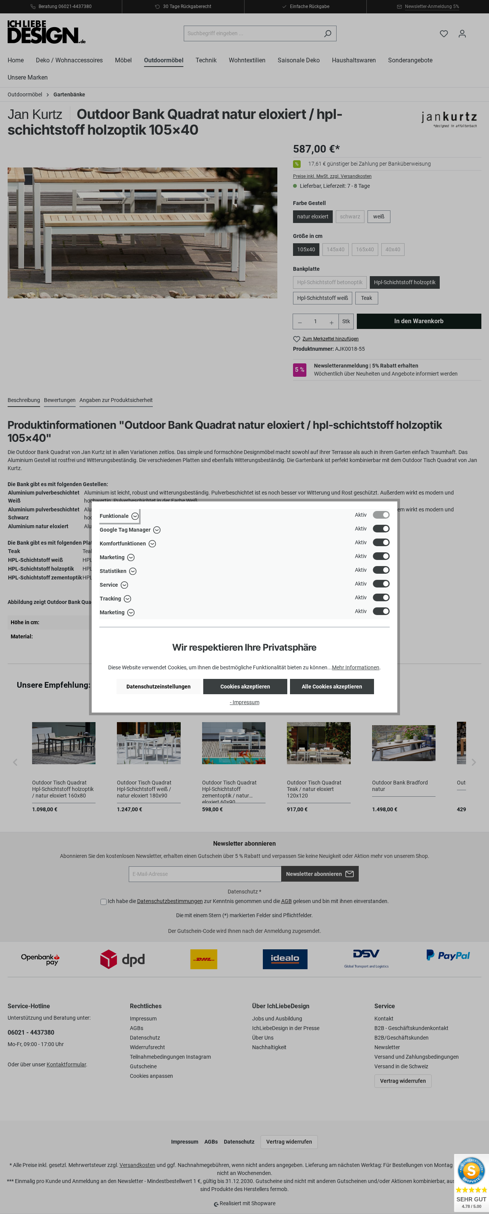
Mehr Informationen (355, 667)
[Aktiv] (381, 515)
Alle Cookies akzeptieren (332, 686)
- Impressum (244, 702)
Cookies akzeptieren (245, 686)
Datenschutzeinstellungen (158, 686)
